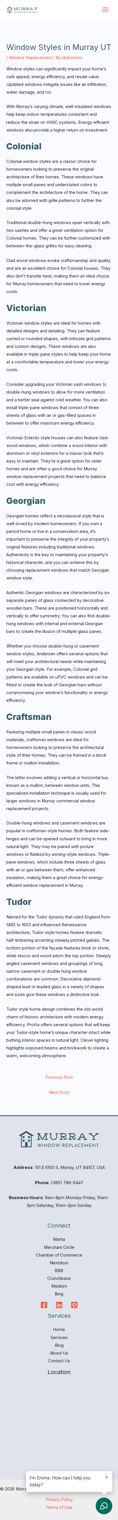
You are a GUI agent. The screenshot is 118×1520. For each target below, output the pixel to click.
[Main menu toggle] (105, 9)
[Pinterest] (74, 1305)
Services (59, 1337)
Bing (59, 1293)
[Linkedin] (59, 1305)
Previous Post (59, 1077)
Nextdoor (59, 1262)
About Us (59, 1353)
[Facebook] (44, 1305)
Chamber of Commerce (59, 1255)
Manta (59, 1239)
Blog (59, 1345)
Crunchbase (59, 1278)
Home (59, 1329)
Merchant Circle (59, 1247)
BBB (59, 1270)
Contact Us (59, 1360)
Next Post (59, 1092)
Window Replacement (30, 57)
